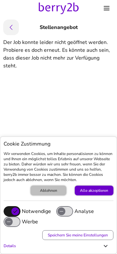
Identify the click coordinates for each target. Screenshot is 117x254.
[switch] (64, 211)
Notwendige (36, 211)
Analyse (84, 211)
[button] (57, 246)
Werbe (30, 221)
